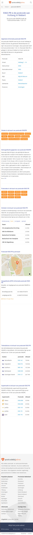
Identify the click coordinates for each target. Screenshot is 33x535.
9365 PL (24, 192)
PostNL (20, 516)
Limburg (20, 490)
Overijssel (21, 496)
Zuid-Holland (22, 503)
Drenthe (20, 479)
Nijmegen (4, 498)
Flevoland (20, 481)
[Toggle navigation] (2, 2)
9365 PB (4, 194)
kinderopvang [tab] (5, 221)
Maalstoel (27, 133)
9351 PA (20, 414)
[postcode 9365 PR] (17, 2)
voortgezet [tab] (17, 221)
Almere (3, 494)
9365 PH (18, 197)
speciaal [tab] (24, 221)
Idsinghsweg (24, 139)
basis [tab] (12, 221)
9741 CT (20, 374)
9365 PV (18, 194)
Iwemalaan (4, 133)
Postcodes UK (22, 513)
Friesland (20, 483)
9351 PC (20, 411)
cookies (30, 533)
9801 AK (20, 367)
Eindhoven (4, 488)
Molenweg (4, 139)
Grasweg (17, 136)
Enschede (4, 501)
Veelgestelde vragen (7, 511)
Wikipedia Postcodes (24, 509)
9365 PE (24, 194)
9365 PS (4, 192)
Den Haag (4, 483)
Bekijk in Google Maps (8, 298)
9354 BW (20, 404)
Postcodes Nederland (7, 509)
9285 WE (20, 371)
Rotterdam (4, 481)
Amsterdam (4, 479)
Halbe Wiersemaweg (14, 139)
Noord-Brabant (22, 492)
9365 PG (11, 192)
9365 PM (17, 192)
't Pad (11, 136)
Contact (3, 513)
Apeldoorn (4, 503)
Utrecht (3, 485)
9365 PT (11, 194)
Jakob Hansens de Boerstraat (16, 133)
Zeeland (20, 501)
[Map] (16, 265)
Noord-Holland (22, 494)
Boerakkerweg (25, 136)
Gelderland (21, 485)
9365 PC (4, 197)
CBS (5, 178)
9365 (19, 69)
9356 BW (20, 400)
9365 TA (11, 197)
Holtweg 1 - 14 (22, 62)
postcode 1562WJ (13, 519)
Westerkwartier (22, 83)
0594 (19, 66)
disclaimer (23, 533)
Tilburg (3, 490)
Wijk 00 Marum (22, 76)
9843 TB (20, 364)
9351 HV (20, 407)
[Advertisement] (16, 109)
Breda (3, 496)
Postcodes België (23, 511)
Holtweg (11, 15)
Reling (4, 136)
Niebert (20, 73)
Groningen (21, 87)
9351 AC (20, 360)
